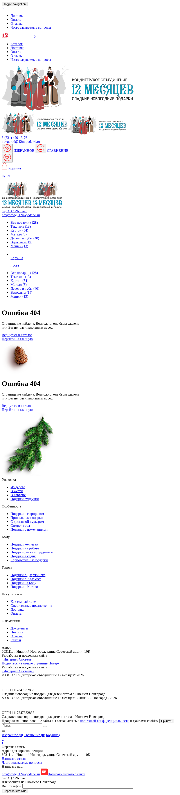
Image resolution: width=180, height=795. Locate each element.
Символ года (20, 525)
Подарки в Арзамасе (26, 579)
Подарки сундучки (25, 499)
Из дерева (18, 487)
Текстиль (21, 277)
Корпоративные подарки (29, 560)
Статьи (16, 640)
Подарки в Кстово (24, 587)
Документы (19, 628)
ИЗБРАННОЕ (24, 150)
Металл (19, 284)
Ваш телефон (12, 786)
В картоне (18, 495)
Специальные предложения (31, 605)
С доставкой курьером (27, 521)
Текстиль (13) (21, 226)
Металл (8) (19, 234)
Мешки (19, 296)
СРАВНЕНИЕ (57, 150)
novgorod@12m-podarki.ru (21, 141)
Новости (17, 632)
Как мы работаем (23, 601)
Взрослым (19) (21, 242)
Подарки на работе (25, 548)
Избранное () (12, 735)
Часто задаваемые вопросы (31, 27)
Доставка (17, 15)
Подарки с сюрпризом (27, 514)
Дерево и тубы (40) (25, 238)
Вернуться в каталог (17, 335)
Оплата (16, 19)
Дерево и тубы (25, 288)
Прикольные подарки (27, 518)
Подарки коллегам (24, 544)
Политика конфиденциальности (26, 682)
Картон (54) (19, 230)
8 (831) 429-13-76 (14, 137)
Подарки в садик (23, 556)
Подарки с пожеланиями (29, 529)
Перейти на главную (17, 339)
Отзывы (17, 23)
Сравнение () (34, 735)
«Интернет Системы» (18, 659)
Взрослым (21, 292)
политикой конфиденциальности (104, 721)
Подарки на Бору (23, 583)
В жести (17, 491)
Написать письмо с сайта (66, 774)
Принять (166, 721)
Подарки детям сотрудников (32, 552)
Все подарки (24, 273)
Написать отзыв (14, 758)
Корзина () (31, 739)
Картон (19, 280)
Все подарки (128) (24, 222)
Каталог (17, 44)
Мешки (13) (19, 246)
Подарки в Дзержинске (28, 575)
